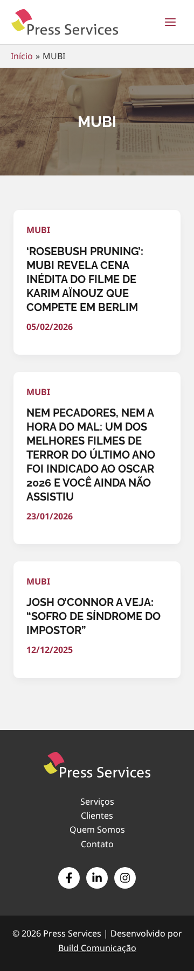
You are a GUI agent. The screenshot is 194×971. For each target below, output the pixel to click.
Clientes (97, 815)
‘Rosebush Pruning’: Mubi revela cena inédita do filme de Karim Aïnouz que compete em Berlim (84, 279)
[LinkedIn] (97, 878)
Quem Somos (97, 829)
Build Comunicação (97, 948)
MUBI (38, 230)
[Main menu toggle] (170, 22)
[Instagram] (125, 878)
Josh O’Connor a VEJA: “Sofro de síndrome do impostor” (93, 616)
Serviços (97, 801)
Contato (97, 844)
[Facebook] (69, 878)
